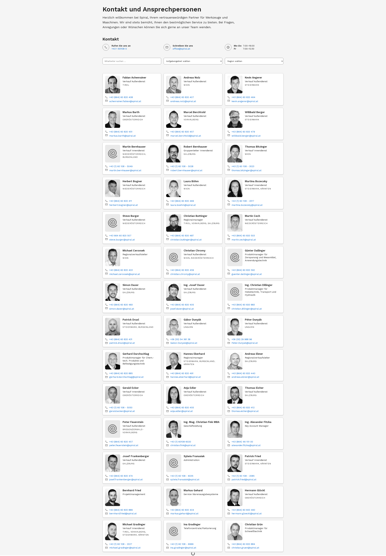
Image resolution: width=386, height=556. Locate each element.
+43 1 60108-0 (119, 48)
